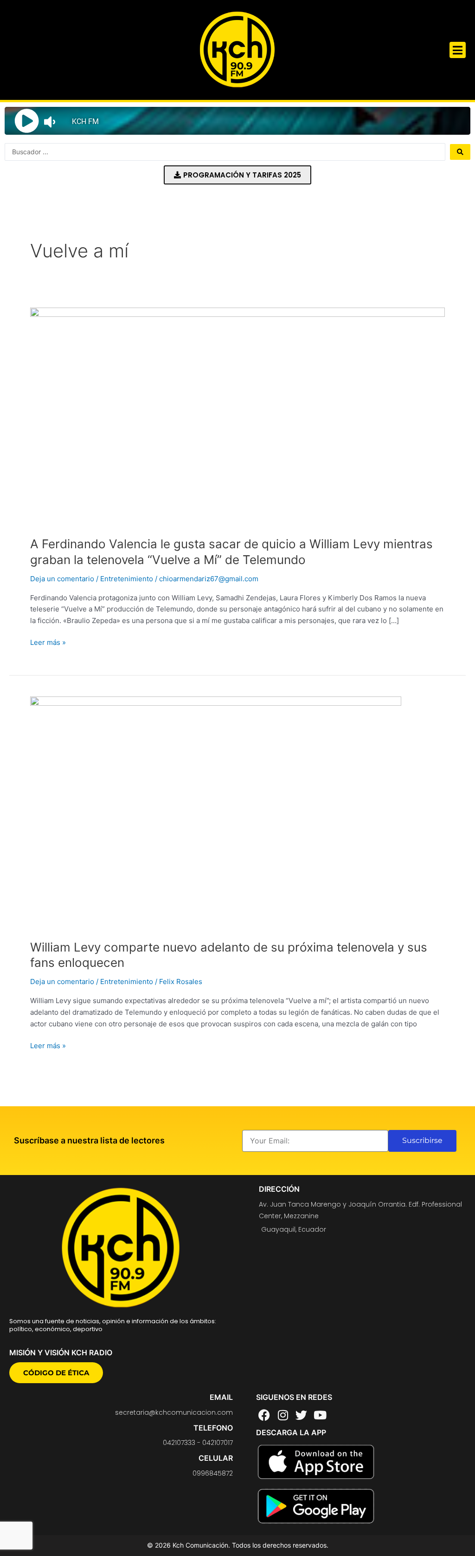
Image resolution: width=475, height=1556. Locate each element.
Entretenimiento (126, 578)
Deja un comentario (62, 578)
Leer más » (48, 642)
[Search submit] (460, 152)
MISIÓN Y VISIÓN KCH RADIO (60, 1352)
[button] (457, 50)
